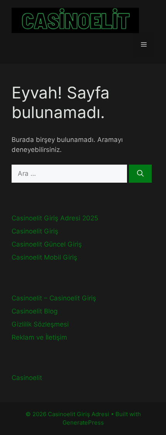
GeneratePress (83, 422)
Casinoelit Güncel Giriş (47, 244)
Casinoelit (27, 378)
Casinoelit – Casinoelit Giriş (54, 298)
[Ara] (140, 174)
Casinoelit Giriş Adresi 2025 (55, 218)
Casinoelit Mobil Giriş (44, 257)
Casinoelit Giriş (35, 231)
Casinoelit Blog (35, 311)
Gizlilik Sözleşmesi (40, 324)
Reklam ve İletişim (39, 337)
